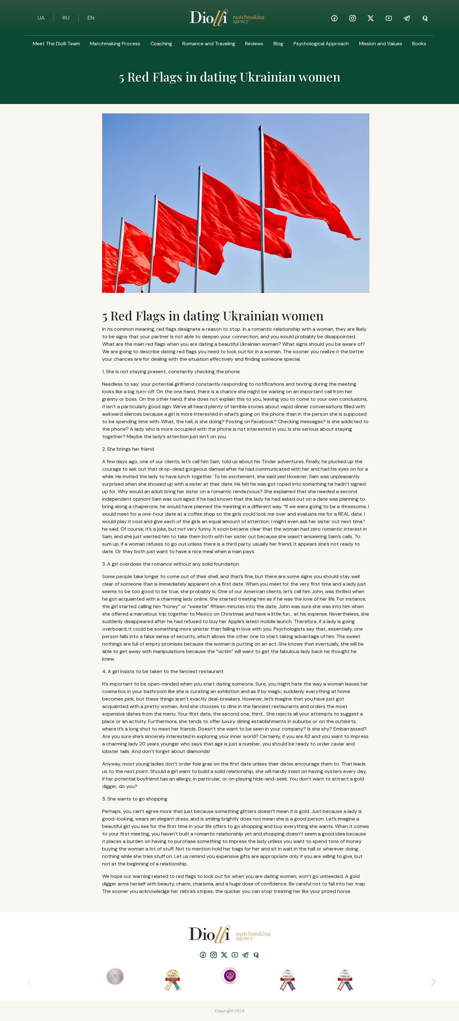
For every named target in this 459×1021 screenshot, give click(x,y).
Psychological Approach (321, 43)
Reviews (254, 43)
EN (90, 18)
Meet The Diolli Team (56, 43)
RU (66, 18)
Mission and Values (380, 43)
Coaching (161, 43)
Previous (28, 980)
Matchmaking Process (115, 43)
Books (419, 43)
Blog (278, 43)
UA (41, 18)
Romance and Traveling (208, 43)
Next (431, 980)
